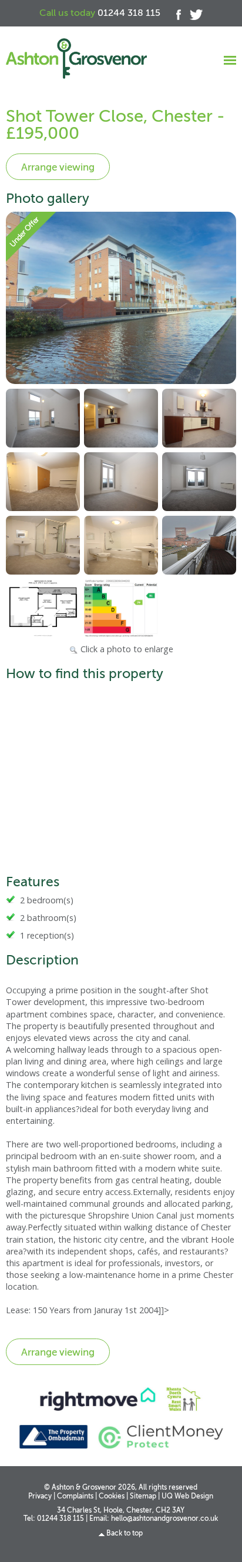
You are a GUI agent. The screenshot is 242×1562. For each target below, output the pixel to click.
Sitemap (143, 1496)
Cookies (112, 1496)
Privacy (40, 1496)
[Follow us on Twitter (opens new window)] (192, 13)
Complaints (75, 1496)
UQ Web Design (187, 1496)
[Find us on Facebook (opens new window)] (174, 13)
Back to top (124, 1533)
